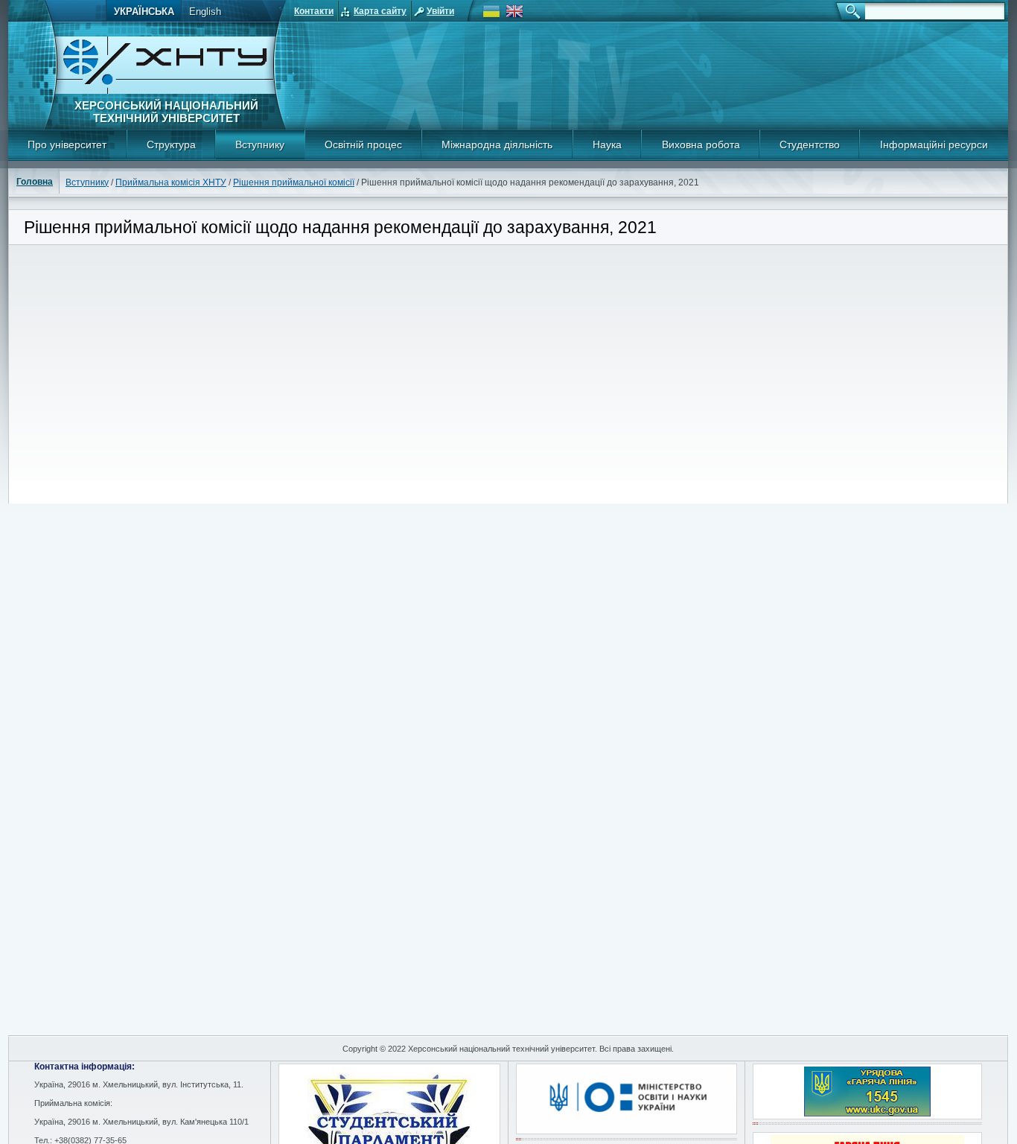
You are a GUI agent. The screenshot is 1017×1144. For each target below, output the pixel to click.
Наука (607, 144)
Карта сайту (380, 11)
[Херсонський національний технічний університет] (165, 91)
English (205, 11)
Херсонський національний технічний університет (166, 111)
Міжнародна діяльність (496, 144)
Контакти (314, 11)
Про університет (67, 144)
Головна (34, 181)
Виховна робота (701, 144)
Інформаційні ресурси (934, 144)
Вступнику (259, 144)
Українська (144, 11)
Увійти (440, 11)
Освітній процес (363, 144)
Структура (171, 144)
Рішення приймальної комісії (293, 182)
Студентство (810, 144)
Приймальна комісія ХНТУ (170, 182)
